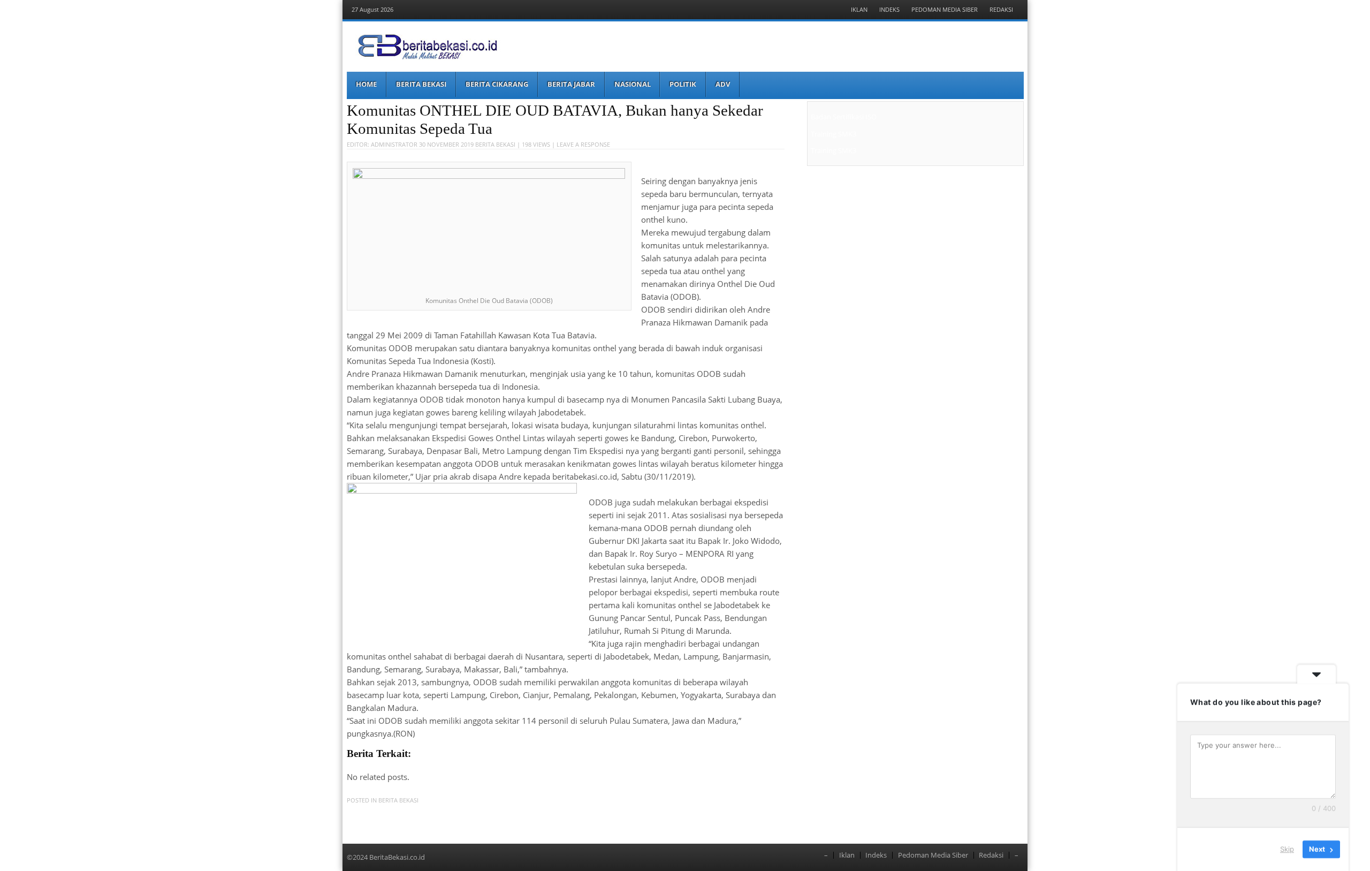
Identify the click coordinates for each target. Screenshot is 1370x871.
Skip (1287, 849)
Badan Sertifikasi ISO (844, 117)
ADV (723, 84)
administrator (394, 144)
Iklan (859, 9)
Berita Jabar (571, 84)
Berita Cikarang (497, 84)
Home (366, 84)
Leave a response (583, 144)
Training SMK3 (833, 134)
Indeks (889, 9)
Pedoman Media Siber (944, 9)
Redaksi (1001, 9)
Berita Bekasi (421, 84)
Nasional (632, 84)
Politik (682, 84)
